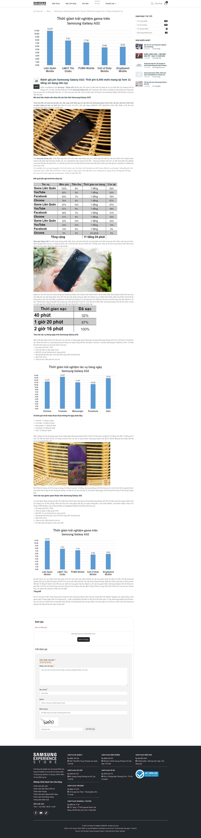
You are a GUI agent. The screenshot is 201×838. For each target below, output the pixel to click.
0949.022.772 (108, 774)
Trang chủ (39, 11)
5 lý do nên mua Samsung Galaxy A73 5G (155, 83)
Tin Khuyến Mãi (156, 58)
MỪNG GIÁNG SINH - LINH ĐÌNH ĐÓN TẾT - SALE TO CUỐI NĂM (155, 55)
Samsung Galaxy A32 (80, 90)
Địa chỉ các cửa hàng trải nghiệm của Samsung (155, 46)
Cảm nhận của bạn (47, 660)
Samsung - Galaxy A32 (65, 87)
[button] (152, 4)
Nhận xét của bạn (46, 666)
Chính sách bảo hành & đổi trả (44, 789)
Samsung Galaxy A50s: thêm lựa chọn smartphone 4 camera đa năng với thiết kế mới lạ (155, 74)
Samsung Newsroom (158, 67)
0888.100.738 (74, 758)
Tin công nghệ (156, 86)
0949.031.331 (74, 774)
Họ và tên (43, 689)
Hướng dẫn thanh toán (41, 800)
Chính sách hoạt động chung (44, 797)
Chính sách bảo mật (41, 786)
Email (41, 699)
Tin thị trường (156, 49)
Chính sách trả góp (40, 791)
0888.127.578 (74, 789)
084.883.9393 (142, 758)
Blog (48, 11)
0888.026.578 (108, 758)
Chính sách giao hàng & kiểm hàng (46, 794)
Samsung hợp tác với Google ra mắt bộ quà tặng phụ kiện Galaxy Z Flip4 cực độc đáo (155, 64)
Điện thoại (43, 709)
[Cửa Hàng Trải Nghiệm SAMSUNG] (49, 758)
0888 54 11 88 (74, 805)
